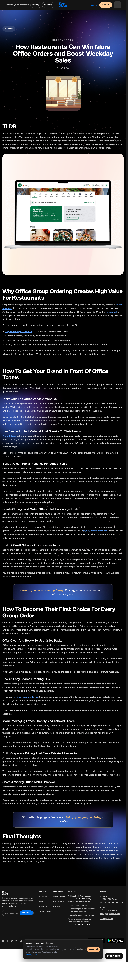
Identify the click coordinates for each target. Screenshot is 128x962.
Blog (41, 901)
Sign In (94, 5)
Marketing (48, 5)
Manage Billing (106, 919)
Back (10, 29)
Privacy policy (31, 955)
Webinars (57, 906)
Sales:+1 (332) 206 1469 (108, 909)
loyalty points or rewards (96, 531)
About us (43, 896)
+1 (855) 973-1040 (75, 899)
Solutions (43, 906)
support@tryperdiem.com (111, 902)
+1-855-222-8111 (83, 924)
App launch (58, 901)
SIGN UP (106, 5)
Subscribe (26, 913)
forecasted (111, 312)
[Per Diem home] (63, 4)
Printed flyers (9, 436)
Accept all (93, 949)
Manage (67, 949)
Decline (80, 949)
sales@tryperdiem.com (110, 914)
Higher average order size (19, 331)
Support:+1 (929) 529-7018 (108, 897)
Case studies (59, 896)
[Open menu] (117, 4)
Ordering (35, 5)
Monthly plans (45, 912)
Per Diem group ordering (25, 697)
